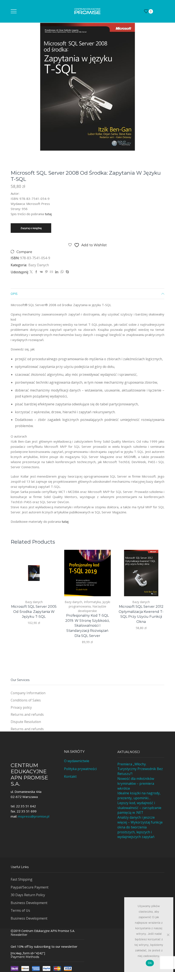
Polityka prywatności (80, 768)
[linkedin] (56, 272)
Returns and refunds (27, 714)
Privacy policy (21, 707)
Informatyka (92, 602)
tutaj (48, 214)
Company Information (28, 693)
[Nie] (168, 935)
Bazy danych (38, 265)
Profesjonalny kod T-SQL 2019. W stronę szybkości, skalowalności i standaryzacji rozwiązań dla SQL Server (87, 625)
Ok (150, 963)
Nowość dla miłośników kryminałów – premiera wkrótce (135, 783)
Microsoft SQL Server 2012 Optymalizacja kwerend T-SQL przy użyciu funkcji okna (141, 614)
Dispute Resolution (26, 721)
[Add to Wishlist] (49, 587)
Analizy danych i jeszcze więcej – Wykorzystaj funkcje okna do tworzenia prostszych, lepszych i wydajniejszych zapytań (140, 827)
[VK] (41, 272)
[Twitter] (31, 272)
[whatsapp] (62, 272)
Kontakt (70, 776)
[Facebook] (36, 272)
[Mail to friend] (51, 272)
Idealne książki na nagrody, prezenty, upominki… (138, 795)
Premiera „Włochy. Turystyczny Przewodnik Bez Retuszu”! (140, 769)
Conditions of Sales (26, 700)
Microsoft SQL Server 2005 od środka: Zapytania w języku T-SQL (34, 612)
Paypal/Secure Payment (29, 887)
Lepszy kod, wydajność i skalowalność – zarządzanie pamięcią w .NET (139, 808)
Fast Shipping (21, 879)
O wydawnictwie (76, 761)
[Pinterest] (46, 272)
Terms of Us (20, 910)
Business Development (29, 902)
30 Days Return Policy (28, 895)
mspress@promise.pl (33, 816)
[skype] (67, 272)
